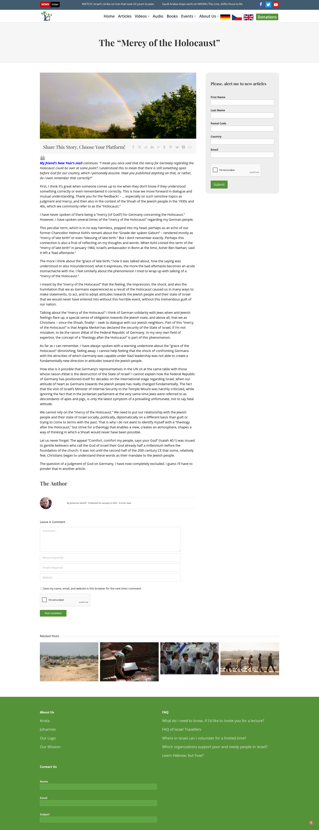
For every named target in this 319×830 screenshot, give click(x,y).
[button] (42, 662)
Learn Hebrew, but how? (183, 755)
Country (216, 136)
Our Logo (48, 737)
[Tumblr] (164, 147)
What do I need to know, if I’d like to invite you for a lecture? (213, 720)
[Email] (190, 147)
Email (214, 149)
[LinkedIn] (152, 147)
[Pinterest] (170, 147)
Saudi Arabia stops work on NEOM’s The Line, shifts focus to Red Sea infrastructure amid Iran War (211, 4)
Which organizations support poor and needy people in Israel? (215, 746)
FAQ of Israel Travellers (181, 729)
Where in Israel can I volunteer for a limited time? (204, 737)
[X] (139, 147)
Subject (46, 814)
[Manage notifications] (311, 822)
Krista (45, 720)
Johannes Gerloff (78, 502)
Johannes (48, 729)
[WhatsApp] (158, 147)
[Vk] (177, 147)
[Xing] (183, 147)
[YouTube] (276, 4)
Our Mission (50, 746)
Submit (219, 184)
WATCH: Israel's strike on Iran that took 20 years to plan (104, 4)
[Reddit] (146, 147)
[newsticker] (50, 3)
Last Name (218, 110)
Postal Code (218, 123)
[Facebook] (261, 4)
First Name (218, 97)
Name (45, 781)
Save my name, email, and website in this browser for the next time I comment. (92, 588)
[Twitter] (268, 4)
